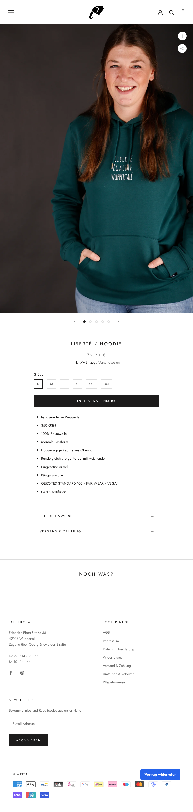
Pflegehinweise (56, 516)
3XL (106, 383)
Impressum (111, 640)
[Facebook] (10, 672)
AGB (106, 632)
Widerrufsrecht (114, 657)
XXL (91, 383)
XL (77, 383)
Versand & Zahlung (60, 531)
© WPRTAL (21, 774)
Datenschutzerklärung (118, 649)
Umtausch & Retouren (118, 673)
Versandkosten (109, 362)
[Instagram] (22, 672)
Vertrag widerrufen (160, 774)
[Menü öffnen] (11, 12)
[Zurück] (74, 321)
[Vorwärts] (118, 321)
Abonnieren (28, 740)
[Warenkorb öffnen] (183, 12)
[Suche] (171, 12)
